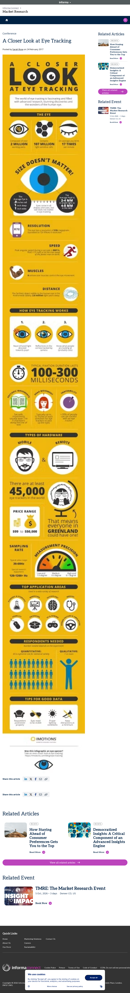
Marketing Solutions (32, 939)
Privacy (62, 968)
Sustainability (29, 947)
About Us (7, 943)
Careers (27, 943)
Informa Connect (11, 8)
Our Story (7, 947)
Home (5, 939)
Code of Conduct (90, 968)
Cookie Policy (50, 968)
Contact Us (50, 939)
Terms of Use (74, 968)
